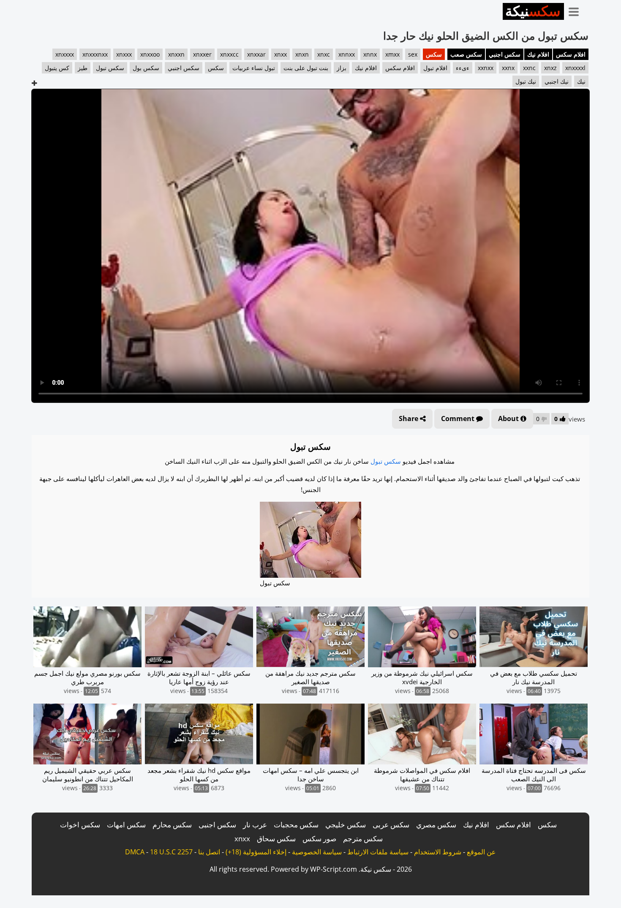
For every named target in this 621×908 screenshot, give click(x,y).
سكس (434, 54)
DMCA (134, 851)
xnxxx (124, 54)
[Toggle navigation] (576, 10)
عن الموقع (481, 851)
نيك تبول (525, 81)
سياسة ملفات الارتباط (378, 851)
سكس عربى (391, 824)
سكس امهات (126, 824)
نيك (581, 81)
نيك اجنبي (557, 81)
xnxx (280, 54)
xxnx (508, 68)
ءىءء (462, 68)
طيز (82, 68)
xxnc (529, 68)
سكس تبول (110, 68)
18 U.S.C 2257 (171, 851)
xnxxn (176, 54)
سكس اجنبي (504, 54)
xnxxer (202, 54)
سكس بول (146, 68)
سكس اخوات (80, 824)
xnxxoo (150, 54)
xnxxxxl (575, 68)
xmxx (392, 54)
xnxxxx (64, 54)
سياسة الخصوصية (317, 851)
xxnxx (485, 68)
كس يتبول (57, 68)
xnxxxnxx (95, 54)
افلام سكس (571, 54)
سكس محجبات (296, 824)
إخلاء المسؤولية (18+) (256, 851)
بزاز (341, 68)
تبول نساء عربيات (253, 68)
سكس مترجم (363, 838)
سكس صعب (466, 54)
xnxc (323, 54)
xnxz (550, 68)
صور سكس (319, 838)
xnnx (370, 54)
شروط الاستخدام (437, 851)
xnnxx (346, 54)
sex (412, 54)
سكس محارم (172, 824)
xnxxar (256, 54)
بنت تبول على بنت (305, 68)
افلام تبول (435, 68)
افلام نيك (538, 54)
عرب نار (255, 824)
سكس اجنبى (217, 824)
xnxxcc (229, 54)
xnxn (302, 54)
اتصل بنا (209, 851)
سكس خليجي (345, 824)
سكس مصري (436, 824)
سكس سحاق (276, 838)
